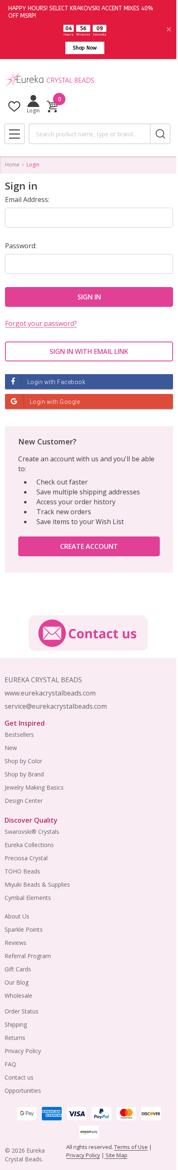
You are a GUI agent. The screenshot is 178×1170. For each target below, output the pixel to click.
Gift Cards (18, 969)
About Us (17, 916)
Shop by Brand (24, 774)
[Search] (160, 133)
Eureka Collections (29, 845)
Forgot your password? (41, 323)
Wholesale (18, 995)
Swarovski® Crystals (32, 831)
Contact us (19, 1077)
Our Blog (17, 982)
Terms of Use (131, 1147)
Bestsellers (19, 734)
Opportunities (23, 1090)
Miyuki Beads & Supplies (37, 884)
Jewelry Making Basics (34, 787)
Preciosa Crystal (26, 858)
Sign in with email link (89, 351)
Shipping (16, 1024)
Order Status (21, 1011)
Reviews (15, 943)
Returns (15, 1038)
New (11, 748)
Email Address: (27, 199)
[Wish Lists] (14, 106)
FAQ (10, 1064)
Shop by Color (23, 761)
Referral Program (28, 956)
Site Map (115, 1155)
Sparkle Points (24, 929)
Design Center (24, 801)
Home (12, 164)
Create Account (89, 546)
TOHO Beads (22, 871)
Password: (20, 245)
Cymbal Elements (28, 898)
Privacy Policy (23, 1051)
